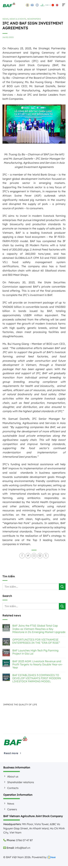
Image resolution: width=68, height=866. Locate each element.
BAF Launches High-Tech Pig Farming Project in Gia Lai (35, 652)
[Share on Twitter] (28, 555)
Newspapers (34, 19)
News (5, 19)
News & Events (18, 19)
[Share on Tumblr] (46, 555)
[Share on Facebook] (22, 555)
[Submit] (62, 586)
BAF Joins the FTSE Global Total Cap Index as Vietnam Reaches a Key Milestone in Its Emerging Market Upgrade (38, 628)
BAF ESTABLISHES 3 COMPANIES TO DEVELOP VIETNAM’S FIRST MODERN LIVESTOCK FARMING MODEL (36, 678)
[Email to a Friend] (34, 555)
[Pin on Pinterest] (40, 555)
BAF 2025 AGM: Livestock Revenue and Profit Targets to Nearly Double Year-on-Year (37, 664)
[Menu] (63, 5)
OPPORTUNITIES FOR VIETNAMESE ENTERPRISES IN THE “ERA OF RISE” (36, 641)
